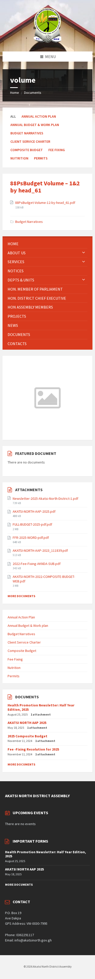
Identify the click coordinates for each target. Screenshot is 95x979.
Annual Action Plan (39, 116)
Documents (32, 92)
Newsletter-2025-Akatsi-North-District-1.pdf (45, 498)
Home (14, 92)
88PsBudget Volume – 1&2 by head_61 (45, 186)
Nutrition (19, 158)
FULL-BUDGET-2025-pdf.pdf (32, 524)
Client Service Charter (30, 141)
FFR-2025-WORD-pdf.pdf (31, 537)
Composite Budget (26, 150)
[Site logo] (47, 41)
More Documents (21, 596)
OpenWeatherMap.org (50, 432)
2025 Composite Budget (27, 736)
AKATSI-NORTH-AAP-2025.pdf (34, 511)
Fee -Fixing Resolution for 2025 (33, 749)
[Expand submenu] (83, 253)
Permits (41, 158)
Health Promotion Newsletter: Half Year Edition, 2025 (41, 707)
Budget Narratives (26, 133)
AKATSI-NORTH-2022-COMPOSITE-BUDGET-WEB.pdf (44, 578)
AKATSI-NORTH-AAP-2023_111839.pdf (40, 550)
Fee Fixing (56, 150)
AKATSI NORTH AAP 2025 (27, 722)
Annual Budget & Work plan (34, 124)
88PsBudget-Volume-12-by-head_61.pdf (45, 202)
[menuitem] (47, 243)
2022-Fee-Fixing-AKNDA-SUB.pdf (37, 563)
